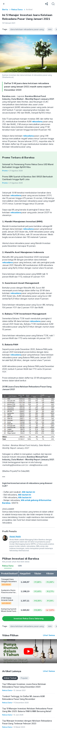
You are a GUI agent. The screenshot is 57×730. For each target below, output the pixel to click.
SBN (20, 565)
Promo (5, 171)
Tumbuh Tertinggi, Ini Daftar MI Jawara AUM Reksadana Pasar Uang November (23, 697)
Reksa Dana (17, 9)
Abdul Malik (15, 536)
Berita (5, 9)
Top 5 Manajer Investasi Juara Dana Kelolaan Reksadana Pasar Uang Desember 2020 (24, 685)
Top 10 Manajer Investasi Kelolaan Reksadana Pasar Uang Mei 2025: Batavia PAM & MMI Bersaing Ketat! (27, 709)
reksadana (37, 121)
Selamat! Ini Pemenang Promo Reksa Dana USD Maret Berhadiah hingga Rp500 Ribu (28, 165)
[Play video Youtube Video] (28, 651)
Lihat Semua (49, 635)
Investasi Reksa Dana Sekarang (28, 618)
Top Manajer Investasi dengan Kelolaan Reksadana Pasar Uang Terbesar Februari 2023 (27, 722)
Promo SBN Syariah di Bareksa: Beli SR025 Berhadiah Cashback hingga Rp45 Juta (27, 177)
